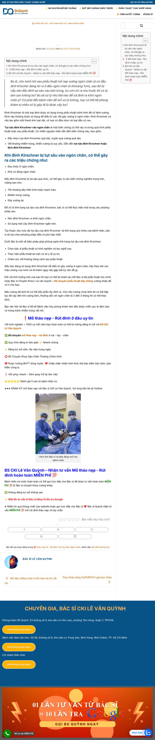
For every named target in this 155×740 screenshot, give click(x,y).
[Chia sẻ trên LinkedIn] (75, 536)
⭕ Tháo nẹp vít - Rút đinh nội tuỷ (49, 23)
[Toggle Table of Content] (92, 61)
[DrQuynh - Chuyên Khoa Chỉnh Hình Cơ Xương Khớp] (16, 11)
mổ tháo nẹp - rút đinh (35, 335)
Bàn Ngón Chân (76, 23)
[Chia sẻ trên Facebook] (24, 529)
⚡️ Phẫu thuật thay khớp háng (133, 8)
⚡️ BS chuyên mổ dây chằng (60, 8)
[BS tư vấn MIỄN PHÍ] (7, 733)
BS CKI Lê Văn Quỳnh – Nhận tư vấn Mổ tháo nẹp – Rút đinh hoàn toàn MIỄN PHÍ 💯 (52, 73)
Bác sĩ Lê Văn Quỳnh (70, 49)
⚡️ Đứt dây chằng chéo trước (96, 8)
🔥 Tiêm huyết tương (128, 14)
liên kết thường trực (100, 547)
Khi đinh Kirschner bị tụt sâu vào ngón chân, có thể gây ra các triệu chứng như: (49, 65)
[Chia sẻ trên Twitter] (58, 529)
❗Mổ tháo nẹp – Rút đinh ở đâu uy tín (29, 69)
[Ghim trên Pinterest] (41, 536)
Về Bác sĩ (148, 14)
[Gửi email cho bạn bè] (92, 529)
